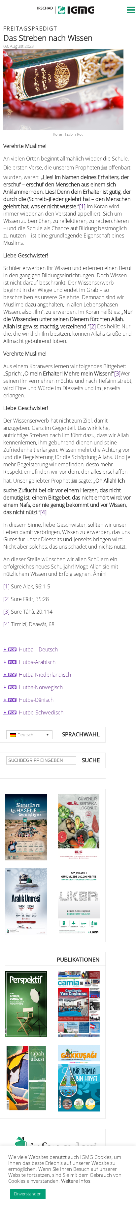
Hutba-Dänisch (36, 700)
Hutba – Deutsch (38, 649)
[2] (92, 326)
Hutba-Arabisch (37, 662)
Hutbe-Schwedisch (41, 712)
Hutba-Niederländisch (45, 674)
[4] (43, 512)
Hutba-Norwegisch (41, 687)
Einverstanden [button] (28, 1194)
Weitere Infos (75, 1180)
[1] (82, 206)
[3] (117, 373)
